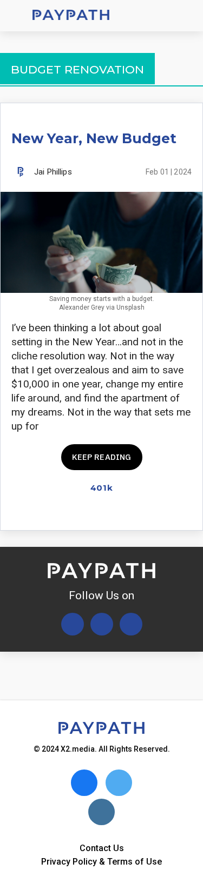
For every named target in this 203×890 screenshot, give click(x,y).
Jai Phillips (53, 172)
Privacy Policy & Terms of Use (101, 861)
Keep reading (102, 457)
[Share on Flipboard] (147, 512)
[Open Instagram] (131, 624)
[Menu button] (16, 15)
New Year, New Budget (93, 138)
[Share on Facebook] (109, 512)
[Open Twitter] (72, 624)
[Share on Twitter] (128, 512)
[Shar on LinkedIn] (166, 512)
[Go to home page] (70, 16)
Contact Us (102, 848)
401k (101, 488)
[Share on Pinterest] (185, 512)
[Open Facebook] (101, 624)
